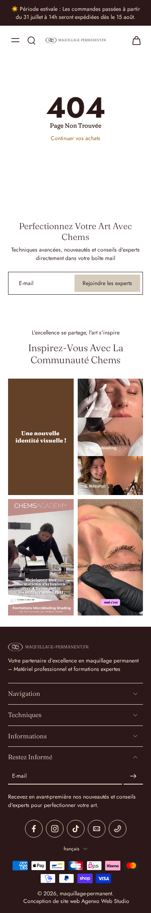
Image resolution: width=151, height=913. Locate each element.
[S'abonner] (133, 776)
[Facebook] (34, 829)
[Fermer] (135, 894)
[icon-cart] (134, 40)
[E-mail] (96, 829)
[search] (31, 40)
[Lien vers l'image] (41, 437)
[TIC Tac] (76, 829)
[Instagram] (55, 829)
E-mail (19, 776)
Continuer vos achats (75, 138)
